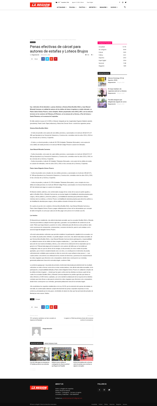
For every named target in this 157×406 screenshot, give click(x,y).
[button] (125, 7)
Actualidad (61, 7)
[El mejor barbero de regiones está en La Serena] (102, 92)
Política (82, 7)
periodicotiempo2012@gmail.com (72, 398)
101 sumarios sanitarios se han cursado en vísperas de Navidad (43, 319)
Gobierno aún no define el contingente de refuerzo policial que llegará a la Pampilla (60, 364)
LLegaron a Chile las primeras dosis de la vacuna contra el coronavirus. (78, 319)
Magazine (103, 7)
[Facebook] (119, 2)
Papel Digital (90, 2)
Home (31, 39)
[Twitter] (125, 2)
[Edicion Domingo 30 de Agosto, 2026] (102, 81)
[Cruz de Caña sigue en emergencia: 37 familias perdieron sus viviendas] (40, 354)
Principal (38, 299)
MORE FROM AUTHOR (51, 343)
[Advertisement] (78, 23)
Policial (72, 7)
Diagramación (35, 54)
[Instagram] (122, 2)
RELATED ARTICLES (36, 343)
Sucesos (113, 7)
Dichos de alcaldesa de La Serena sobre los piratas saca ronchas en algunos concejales (82, 364)
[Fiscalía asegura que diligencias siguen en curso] (102, 103)
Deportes (92, 7)
